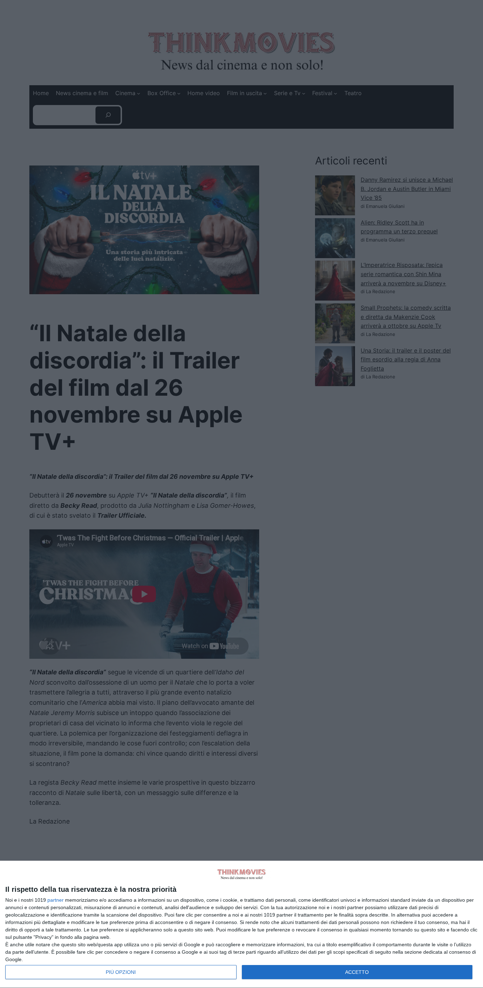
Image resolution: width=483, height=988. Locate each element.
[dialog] (241, 924)
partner (55, 899)
